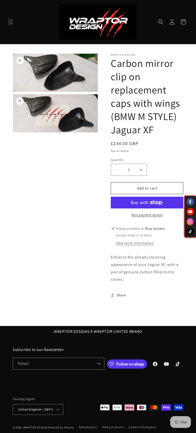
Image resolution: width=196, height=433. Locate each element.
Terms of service (113, 427)
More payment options (147, 215)
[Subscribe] (98, 364)
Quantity (117, 160)
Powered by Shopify (61, 427)
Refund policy (88, 427)
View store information (135, 243)
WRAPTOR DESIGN (35, 427)
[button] (10, 22)
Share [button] (121, 295)
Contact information (142, 427)
